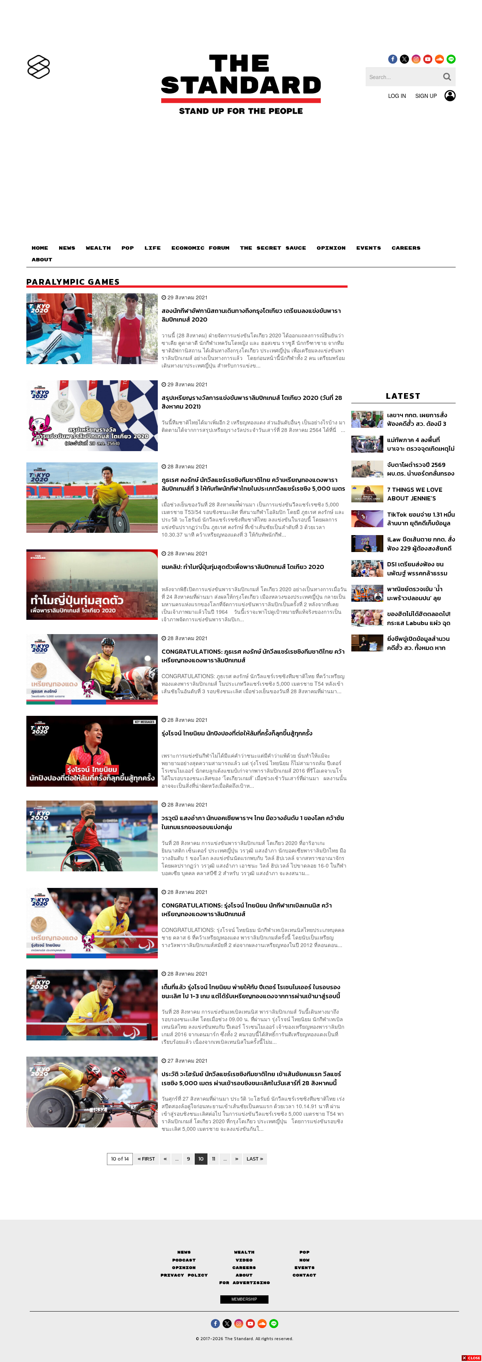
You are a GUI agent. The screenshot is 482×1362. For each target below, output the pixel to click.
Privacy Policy (184, 1275)
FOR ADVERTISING (244, 1283)
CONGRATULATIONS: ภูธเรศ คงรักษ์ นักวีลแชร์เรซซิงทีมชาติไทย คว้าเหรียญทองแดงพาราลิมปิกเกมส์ (253, 655)
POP (127, 248)
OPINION (331, 248)
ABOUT (42, 259)
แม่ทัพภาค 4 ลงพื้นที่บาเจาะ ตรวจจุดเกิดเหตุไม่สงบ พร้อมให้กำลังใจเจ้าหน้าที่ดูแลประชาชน (421, 444)
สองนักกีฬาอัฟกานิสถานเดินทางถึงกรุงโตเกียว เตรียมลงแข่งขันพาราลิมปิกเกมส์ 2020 (251, 315)
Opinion (184, 1268)
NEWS (67, 248)
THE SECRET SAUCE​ (273, 248)
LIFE (152, 248)
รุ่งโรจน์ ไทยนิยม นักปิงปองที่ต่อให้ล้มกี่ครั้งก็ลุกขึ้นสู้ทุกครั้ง (237, 733)
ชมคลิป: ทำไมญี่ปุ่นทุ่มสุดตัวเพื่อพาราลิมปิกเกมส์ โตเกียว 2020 (243, 567)
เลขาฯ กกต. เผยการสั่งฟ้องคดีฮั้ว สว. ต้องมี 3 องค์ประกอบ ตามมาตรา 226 (417, 419)
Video (244, 1260)
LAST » (255, 1159)
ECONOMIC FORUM (200, 248)
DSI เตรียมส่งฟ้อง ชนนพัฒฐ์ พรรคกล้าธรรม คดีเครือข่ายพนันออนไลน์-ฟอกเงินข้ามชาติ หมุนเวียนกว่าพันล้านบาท (421, 568)
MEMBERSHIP (244, 1299)
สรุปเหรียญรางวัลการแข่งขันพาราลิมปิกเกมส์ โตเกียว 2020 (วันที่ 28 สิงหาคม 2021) (252, 402)
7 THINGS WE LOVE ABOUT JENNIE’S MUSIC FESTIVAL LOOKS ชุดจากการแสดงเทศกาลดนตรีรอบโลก (420, 493)
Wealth (244, 1252)
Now (304, 1260)
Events (304, 1268)
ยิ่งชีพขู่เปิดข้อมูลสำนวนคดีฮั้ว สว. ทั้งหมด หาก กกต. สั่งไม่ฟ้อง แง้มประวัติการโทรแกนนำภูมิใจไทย (418, 642)
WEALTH (98, 248)
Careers (244, 1268)
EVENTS (368, 248)
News (184, 1252)
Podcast (184, 1260)
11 (213, 1159)
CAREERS (406, 248)
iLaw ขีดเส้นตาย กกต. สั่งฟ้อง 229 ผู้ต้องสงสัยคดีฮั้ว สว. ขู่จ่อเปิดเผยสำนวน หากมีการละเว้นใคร (421, 543)
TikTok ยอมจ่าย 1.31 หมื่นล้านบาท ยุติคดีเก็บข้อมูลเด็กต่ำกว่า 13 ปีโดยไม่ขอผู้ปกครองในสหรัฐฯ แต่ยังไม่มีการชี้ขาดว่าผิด (421, 518)
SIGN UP (426, 95)
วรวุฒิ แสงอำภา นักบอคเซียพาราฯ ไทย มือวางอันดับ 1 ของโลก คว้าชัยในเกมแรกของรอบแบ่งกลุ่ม (253, 822)
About (244, 1275)
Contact (304, 1275)
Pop (304, 1252)
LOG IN (397, 95)
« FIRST (146, 1159)
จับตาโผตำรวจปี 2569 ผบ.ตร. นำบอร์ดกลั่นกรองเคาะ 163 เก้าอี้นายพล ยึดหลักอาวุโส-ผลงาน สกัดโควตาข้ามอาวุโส (421, 469)
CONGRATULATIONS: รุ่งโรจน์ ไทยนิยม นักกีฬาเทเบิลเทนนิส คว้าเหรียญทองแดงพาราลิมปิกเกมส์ (247, 909)
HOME (40, 248)
